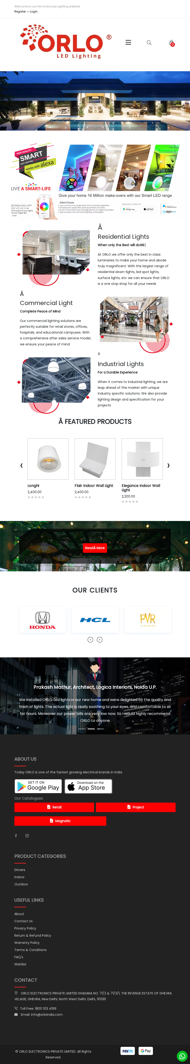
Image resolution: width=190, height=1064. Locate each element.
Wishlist (20, 950)
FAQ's (18, 943)
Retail (57, 793)
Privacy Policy (25, 914)
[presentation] (21, 465)
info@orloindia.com (47, 1000)
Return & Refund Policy (32, 921)
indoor (19, 863)
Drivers (19, 856)
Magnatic (63, 807)
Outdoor (21, 870)
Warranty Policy (27, 928)
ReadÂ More (95, 548)
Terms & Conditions (30, 936)
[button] (128, 42)
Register (20, 11)
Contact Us (23, 907)
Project (138, 793)
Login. (34, 11)
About (19, 900)
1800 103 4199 (45, 994)
